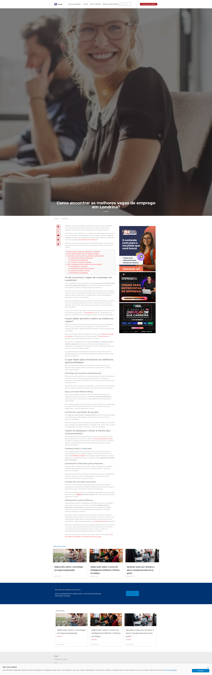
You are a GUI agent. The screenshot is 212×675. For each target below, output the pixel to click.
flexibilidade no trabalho (78, 455)
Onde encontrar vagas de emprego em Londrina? (83, 252)
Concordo (200, 670)
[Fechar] (208, 667)
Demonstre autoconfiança (78, 273)
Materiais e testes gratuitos (110, 4)
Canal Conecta (102, 336)
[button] (58, 226)
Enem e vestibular (95, 4)
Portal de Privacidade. (170, 670)
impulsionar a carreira (100, 521)
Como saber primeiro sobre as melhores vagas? (82, 254)
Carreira (85, 4)
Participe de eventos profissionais (80, 258)
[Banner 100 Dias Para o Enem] (137, 248)
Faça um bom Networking (78, 260)
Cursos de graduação (74, 4)
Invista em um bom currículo (79, 271)
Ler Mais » (59, 636)
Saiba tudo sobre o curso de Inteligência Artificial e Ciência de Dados (105, 570)
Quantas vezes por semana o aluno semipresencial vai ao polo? (141, 570)
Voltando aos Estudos (60, 659)
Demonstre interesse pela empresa (81, 268)
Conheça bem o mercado (78, 266)
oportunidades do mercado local (87, 239)
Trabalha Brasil (88, 312)
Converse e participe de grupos (80, 262)
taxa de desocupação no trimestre (103, 438)
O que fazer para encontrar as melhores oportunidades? (85, 256)
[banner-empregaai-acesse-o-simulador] (137, 287)
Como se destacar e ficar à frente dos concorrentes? (84, 264)
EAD (55, 663)
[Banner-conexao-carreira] (137, 318)
